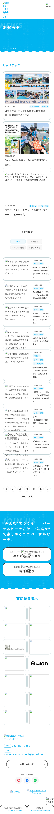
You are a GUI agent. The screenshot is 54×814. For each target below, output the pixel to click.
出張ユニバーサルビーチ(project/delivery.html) (13, 809)
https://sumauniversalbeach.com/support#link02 (27, 569)
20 (30, 496)
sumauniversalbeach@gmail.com (24, 753)
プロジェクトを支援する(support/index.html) (27, 554)
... (13, 489)
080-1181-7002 (18, 745)
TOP (5, 48)
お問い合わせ (27, 764)
